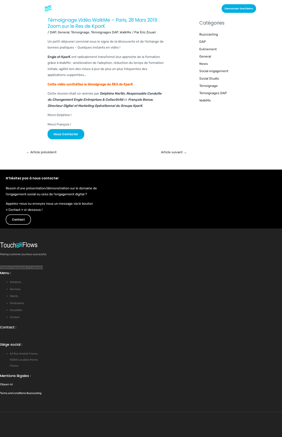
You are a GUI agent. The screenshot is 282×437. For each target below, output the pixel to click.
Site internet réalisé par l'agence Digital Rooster (192, 413)
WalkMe (125, 32)
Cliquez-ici (6, 384)
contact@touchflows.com (19, 340)
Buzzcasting (208, 34)
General (63, 32)
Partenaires (176, 8)
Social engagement (213, 71)
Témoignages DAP (104, 32)
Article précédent (41, 152)
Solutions (122, 8)
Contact (209, 8)
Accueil (108, 8)
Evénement (208, 49)
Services (142, 8)
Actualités (194, 8)
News (203, 64)
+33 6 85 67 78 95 (12, 335)
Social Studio (209, 78)
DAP (53, 32)
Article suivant (174, 152)
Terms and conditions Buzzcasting (20, 393)
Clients (160, 8)
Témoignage (80, 32)
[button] (239, 8)
